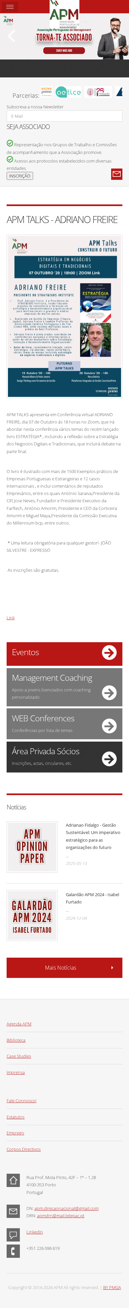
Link (11, 618)
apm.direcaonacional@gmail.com (66, 1208)
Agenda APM (19, 1024)
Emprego (15, 1133)
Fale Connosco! (21, 1101)
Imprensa (16, 1072)
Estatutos (15, 1117)
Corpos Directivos (24, 1149)
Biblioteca (16, 1040)
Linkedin (34, 1232)
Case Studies (19, 1056)
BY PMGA (112, 1287)
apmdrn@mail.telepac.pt (60, 1216)
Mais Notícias (60, 967)
